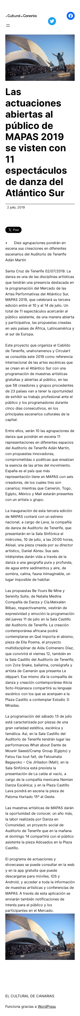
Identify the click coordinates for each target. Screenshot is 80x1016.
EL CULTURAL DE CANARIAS (29, 996)
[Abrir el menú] (8, 25)
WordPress (47, 1006)
